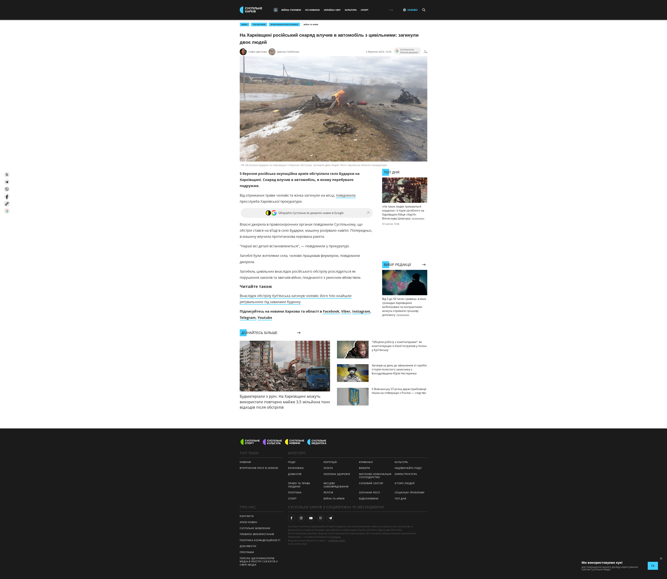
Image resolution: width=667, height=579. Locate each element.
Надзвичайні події (408, 468)
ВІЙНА (244, 24)
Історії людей (405, 483)
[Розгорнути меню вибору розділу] (276, 10)
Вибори (364, 468)
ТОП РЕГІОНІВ (259, 24)
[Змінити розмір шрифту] (425, 51)
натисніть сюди (336, 540)
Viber (345, 311)
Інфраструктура (406, 474)
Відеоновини (368, 498)
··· (391, 9)
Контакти (247, 516)
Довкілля (295, 474)
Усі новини (312, 9)
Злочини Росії (369, 492)
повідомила (346, 195)
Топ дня (400, 498)
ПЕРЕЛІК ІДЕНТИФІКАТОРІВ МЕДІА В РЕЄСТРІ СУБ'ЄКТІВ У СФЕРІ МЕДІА (259, 561)
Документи (248, 546)
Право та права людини (299, 485)
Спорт (364, 9)
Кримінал (366, 462)
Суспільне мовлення (255, 528)
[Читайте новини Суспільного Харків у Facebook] (291, 518)
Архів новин (248, 522)
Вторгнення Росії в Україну (284, 24)
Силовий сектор (371, 483)
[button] (7, 175)
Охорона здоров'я (337, 474)
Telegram (248, 317)
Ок (652, 565)
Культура (351, 9)
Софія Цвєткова (257, 51)
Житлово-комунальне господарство (375, 475)
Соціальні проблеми (410, 492)
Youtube (265, 317)
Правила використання (257, 534)
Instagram (361, 311)
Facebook (331, 311)
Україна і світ (332, 9)
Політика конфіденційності (260, 540)
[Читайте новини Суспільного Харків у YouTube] (310, 518)
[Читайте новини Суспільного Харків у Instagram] (301, 518)
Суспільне (335, 536)
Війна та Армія (311, 24)
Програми (247, 552)
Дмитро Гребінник (288, 51)
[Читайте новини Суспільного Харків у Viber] (320, 518)
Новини (245, 462)
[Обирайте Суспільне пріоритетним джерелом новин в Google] (7, 211)
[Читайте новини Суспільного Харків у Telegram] (330, 518)
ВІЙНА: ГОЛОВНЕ (291, 9)
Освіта (328, 468)
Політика (295, 492)
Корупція (330, 462)
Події (291, 462)
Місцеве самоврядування (336, 485)
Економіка (296, 468)
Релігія (328, 492)
